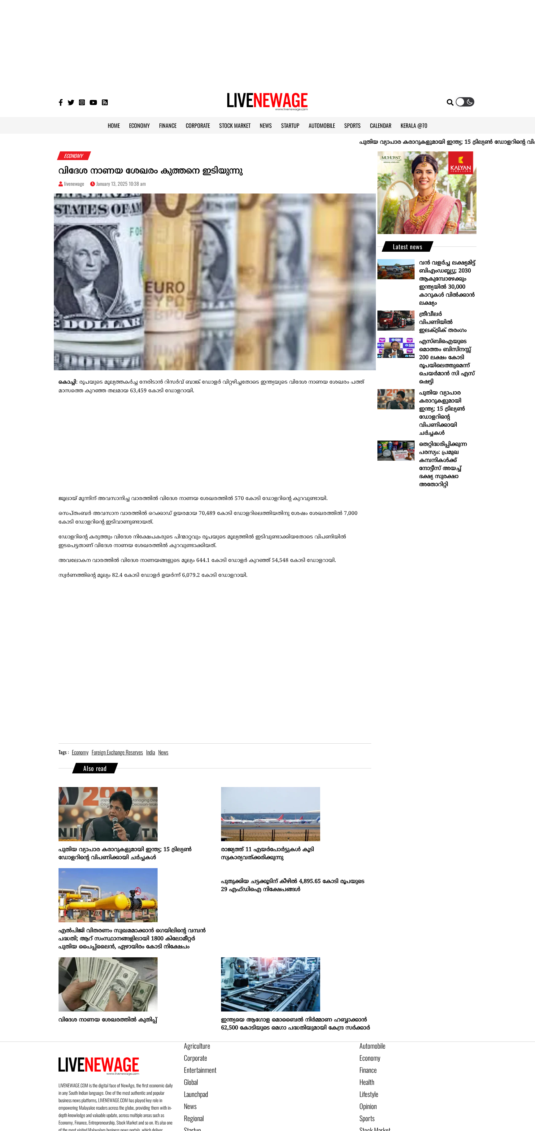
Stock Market (372, 1119)
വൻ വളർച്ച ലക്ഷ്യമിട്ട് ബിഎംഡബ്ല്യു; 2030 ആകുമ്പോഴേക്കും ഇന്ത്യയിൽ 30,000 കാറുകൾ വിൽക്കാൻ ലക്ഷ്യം (447, 283)
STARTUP (290, 125)
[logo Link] (267, 107)
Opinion (366, 1098)
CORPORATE (198, 125)
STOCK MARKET (234, 125)
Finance (366, 1066)
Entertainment (197, 1066)
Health (365, 1077)
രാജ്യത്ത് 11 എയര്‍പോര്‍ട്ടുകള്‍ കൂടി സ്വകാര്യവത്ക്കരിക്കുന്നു (267, 853)
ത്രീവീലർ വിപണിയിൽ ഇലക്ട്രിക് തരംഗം (443, 322)
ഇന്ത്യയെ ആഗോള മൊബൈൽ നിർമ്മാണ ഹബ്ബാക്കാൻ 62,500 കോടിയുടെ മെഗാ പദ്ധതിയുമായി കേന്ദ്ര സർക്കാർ (295, 1024)
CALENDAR (380, 125)
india (150, 752)
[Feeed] (105, 102)
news (163, 752)
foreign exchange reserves (117, 752)
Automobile (370, 1045)
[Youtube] (93, 102)
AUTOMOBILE (322, 125)
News (189, 1098)
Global (190, 1077)
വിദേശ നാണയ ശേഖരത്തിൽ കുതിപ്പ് (108, 1020)
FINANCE (167, 125)
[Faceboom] (61, 102)
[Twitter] (70, 102)
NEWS (266, 125)
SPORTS (352, 125)
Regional (192, 1108)
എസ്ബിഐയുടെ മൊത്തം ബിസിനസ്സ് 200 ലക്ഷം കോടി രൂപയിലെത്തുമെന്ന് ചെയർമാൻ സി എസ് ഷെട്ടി (447, 361)
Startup (191, 1119)
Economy (367, 1056)
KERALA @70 (414, 125)
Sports (365, 1108)
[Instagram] (82, 102)
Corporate (193, 1056)
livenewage (74, 183)
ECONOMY (139, 125)
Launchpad (194, 1087)
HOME (114, 125)
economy (80, 752)
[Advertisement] (267, 43)
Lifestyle (367, 1087)
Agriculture (194, 1045)
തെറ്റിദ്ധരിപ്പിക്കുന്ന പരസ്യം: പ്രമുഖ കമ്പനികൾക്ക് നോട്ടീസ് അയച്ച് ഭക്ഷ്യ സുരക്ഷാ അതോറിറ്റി (443, 464)
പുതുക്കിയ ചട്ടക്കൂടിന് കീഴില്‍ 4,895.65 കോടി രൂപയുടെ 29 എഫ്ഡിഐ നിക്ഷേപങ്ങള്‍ (292, 885)
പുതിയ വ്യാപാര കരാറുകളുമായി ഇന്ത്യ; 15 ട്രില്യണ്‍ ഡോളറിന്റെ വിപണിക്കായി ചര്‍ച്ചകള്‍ (125, 853)
